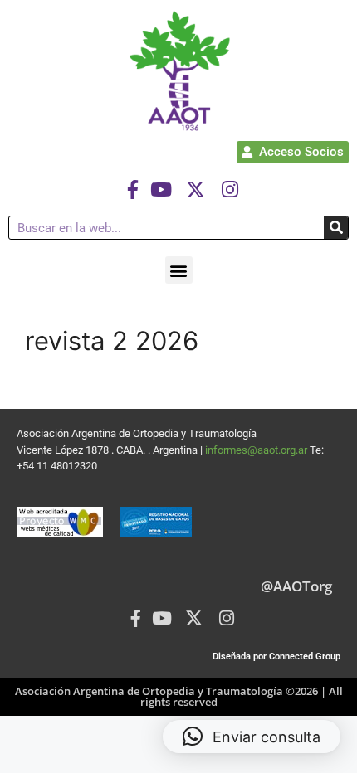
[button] (179, 270)
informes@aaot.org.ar (257, 450)
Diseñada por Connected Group (276, 656)
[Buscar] (336, 227)
